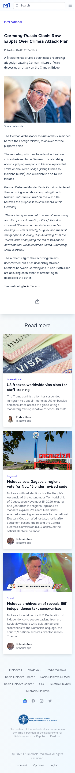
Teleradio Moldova (37, 691)
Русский (38, 765)
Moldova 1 (15, 670)
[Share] (37, 301)
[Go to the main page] (6, 5)
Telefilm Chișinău (60, 684)
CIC (41, 684)
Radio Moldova (56, 670)
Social (10, 598)
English (54, 765)
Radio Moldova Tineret (20, 677)
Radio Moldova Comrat (19, 684)
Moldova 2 (34, 670)
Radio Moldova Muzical (55, 677)
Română (22, 765)
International (13, 22)
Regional (12, 476)
